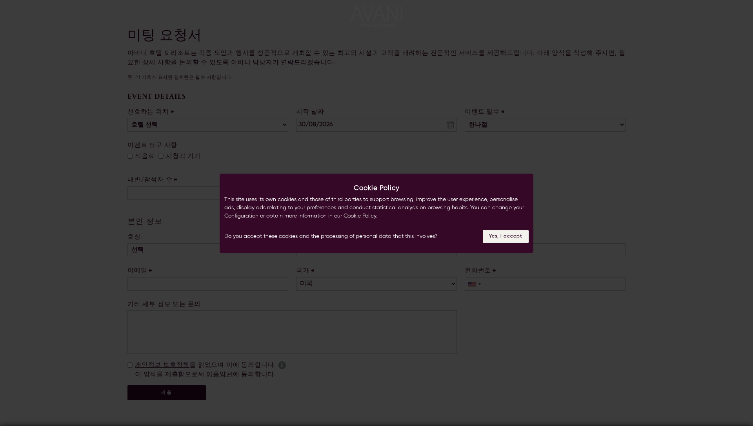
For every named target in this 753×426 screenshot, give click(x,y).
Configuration (241, 216)
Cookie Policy (360, 216)
